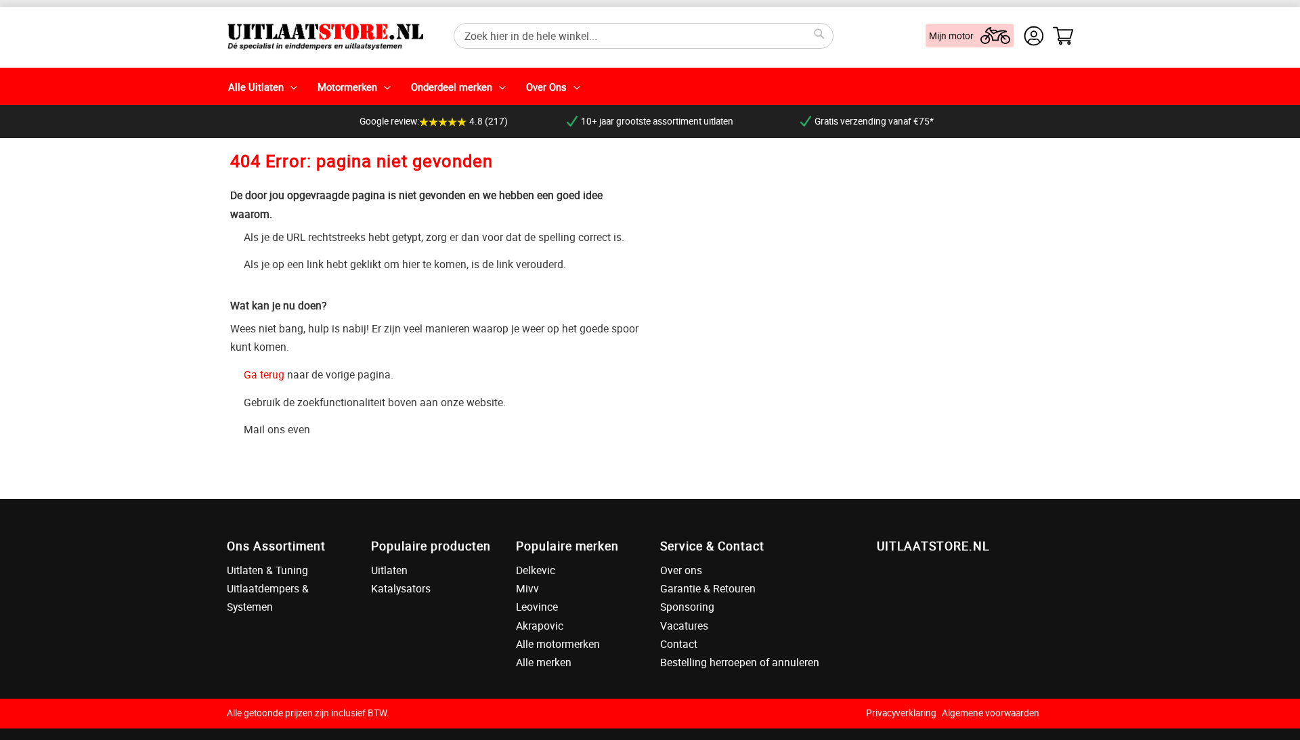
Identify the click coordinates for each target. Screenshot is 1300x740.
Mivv (527, 588)
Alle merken (543, 662)
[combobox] (643, 36)
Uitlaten (389, 570)
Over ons (681, 570)
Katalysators (401, 588)
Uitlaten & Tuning (267, 570)
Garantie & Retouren (708, 588)
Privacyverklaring (901, 713)
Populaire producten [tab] (431, 546)
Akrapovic (539, 625)
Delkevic (535, 570)
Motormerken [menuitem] (347, 86)
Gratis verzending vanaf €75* (874, 121)
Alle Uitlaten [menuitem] (256, 86)
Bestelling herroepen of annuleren (739, 662)
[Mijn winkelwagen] (1063, 36)
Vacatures (684, 625)
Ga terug (264, 374)
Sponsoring (687, 606)
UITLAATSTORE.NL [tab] (933, 546)
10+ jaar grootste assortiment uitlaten (657, 121)
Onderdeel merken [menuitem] (451, 86)
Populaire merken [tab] (567, 546)
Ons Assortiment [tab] (276, 546)
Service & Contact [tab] (712, 546)
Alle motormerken (558, 643)
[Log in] (1034, 36)
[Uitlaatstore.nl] (325, 35)
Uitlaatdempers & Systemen (268, 597)
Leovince (537, 606)
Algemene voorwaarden (990, 713)
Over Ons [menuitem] (546, 86)
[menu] (650, 86)
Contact (678, 643)
